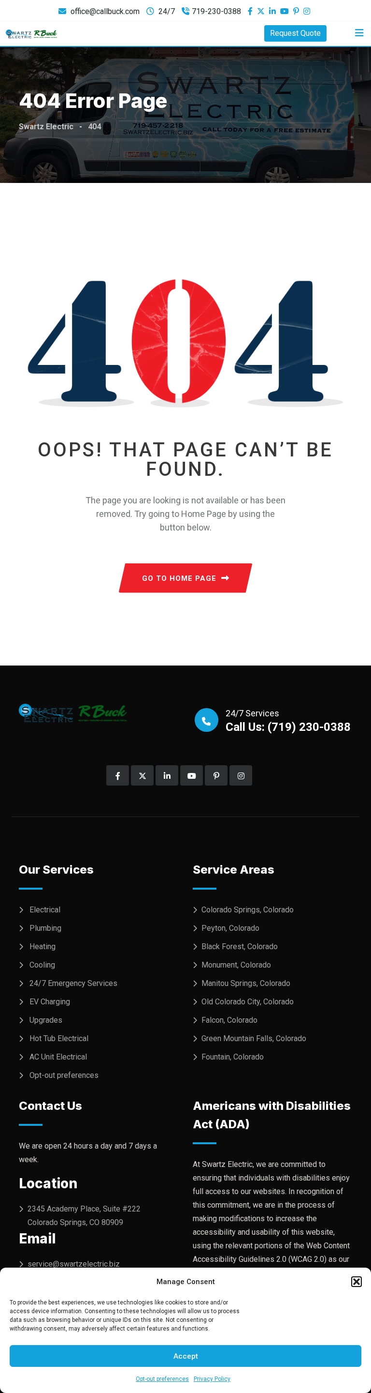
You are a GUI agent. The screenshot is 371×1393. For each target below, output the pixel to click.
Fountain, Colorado (232, 1056)
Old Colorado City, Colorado (247, 1001)
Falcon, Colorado (229, 1020)
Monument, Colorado (236, 964)
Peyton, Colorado (230, 928)
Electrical (44, 909)
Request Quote (295, 33)
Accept (185, 1356)
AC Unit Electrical (58, 1056)
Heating (42, 946)
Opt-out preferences (162, 1379)
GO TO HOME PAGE (179, 578)
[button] (356, 1282)
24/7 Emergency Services (73, 983)
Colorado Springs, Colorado (247, 909)
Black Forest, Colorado (239, 946)
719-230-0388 (216, 11)
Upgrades (45, 1020)
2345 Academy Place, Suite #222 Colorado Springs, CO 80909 (84, 1215)
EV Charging (49, 1001)
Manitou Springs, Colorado (245, 983)
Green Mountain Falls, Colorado (253, 1038)
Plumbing (45, 928)
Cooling (42, 964)
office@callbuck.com (105, 11)
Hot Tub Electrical (58, 1038)
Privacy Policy (212, 1379)
